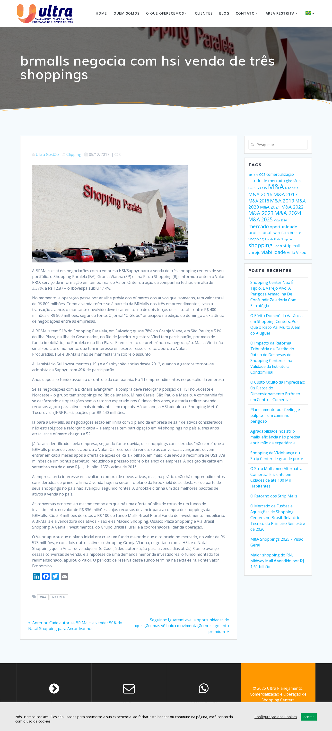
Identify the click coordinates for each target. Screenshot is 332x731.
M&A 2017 (59, 597)
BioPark (253, 174)
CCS (262, 174)
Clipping (73, 154)
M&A (43, 597)
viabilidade (274, 252)
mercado (258, 226)
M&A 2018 (258, 201)
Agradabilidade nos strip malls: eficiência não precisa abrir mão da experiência (275, 437)
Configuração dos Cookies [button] (275, 716)
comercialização (280, 174)
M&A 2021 (270, 207)
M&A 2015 (291, 188)
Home (101, 13)
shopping (260, 245)
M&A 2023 (260, 213)
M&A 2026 (280, 220)
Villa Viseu (296, 252)
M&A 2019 (282, 200)
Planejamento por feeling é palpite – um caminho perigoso (275, 415)
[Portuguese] (311, 13)
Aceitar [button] (309, 716)
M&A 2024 (287, 213)
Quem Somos (127, 13)
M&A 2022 (292, 207)
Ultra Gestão (47, 154)
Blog (224, 13)
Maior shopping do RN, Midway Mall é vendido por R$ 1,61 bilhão (277, 560)
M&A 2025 (260, 219)
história (253, 188)
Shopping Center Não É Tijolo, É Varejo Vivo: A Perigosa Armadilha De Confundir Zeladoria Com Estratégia (273, 294)
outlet (276, 233)
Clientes (204, 13)
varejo (254, 252)
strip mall (291, 245)
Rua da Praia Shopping (279, 239)
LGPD (263, 188)
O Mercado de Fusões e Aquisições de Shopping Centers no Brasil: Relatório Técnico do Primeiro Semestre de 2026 (277, 517)
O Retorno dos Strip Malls (273, 496)
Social (277, 246)
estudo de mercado (266, 180)
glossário (293, 180)
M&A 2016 (260, 194)
